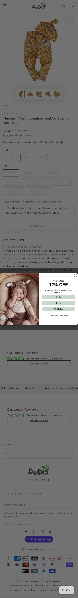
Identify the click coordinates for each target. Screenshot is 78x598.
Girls (58, 297)
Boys (58, 303)
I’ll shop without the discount (58, 316)
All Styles (58, 309)
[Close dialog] (75, 275)
